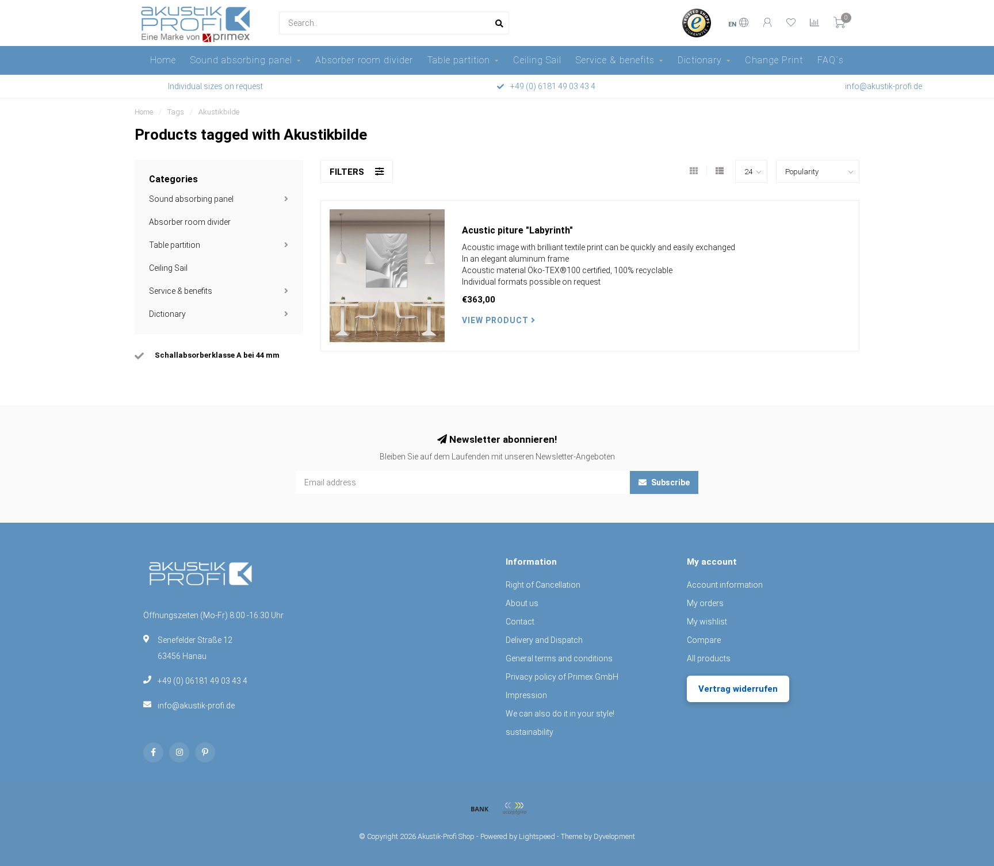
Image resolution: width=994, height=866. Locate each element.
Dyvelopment (614, 836)
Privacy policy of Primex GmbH (562, 676)
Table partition (458, 60)
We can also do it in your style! (560, 713)
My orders (705, 603)
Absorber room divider (364, 60)
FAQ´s (830, 60)
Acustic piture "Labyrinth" (517, 230)
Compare (704, 640)
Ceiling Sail (537, 60)
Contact (520, 621)
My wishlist (707, 621)
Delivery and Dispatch (544, 640)
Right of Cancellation (543, 584)
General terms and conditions (559, 658)
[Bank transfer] (479, 808)
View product (496, 320)
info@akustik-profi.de (196, 705)
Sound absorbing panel (241, 60)
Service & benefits (615, 60)
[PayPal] (514, 808)
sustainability (529, 732)
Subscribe (669, 482)
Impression (526, 695)
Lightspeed (537, 836)
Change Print (774, 60)
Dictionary (700, 60)
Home (163, 60)
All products (709, 658)
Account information (725, 584)
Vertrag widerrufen (738, 689)
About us (522, 603)
